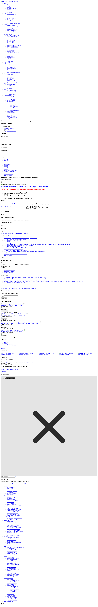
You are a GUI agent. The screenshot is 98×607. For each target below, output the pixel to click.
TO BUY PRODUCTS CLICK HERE (9, 369)
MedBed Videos (10, 58)
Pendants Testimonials (11, 30)
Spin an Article (13, 107)
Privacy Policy (10, 6)
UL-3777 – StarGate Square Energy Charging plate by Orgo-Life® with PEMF (19, 323)
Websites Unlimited (23, 483)
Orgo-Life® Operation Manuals (13, 35)
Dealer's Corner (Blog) (11, 67)
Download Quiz (13, 99)
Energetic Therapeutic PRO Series (14, 45)
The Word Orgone (10, 17)
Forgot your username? (9, 271)
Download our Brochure (12, 36)
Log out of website (10, 101)
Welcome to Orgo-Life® (11, 14)
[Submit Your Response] (15, 476)
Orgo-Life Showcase (9, 344)
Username (17, 262)
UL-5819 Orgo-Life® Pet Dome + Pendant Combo (13, 315)
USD (2, 136)
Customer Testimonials (11, 25)
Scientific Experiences (11, 68)
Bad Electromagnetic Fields (12, 33)
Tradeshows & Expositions (12, 75)
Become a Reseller (11, 96)
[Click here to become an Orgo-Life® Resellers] (15, 233)
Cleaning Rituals (10, 69)
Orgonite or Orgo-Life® (11, 18)
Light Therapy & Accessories (13, 52)
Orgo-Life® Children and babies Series (13, 240)
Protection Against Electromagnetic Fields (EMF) (15, 254)
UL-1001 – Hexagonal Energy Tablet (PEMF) (11, 331)
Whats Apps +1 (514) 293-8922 (25, 362)
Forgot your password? (9, 270)
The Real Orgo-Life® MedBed (13, 60)
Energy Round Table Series (12, 29)
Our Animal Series (10, 51)
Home (5, 3)
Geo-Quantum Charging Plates (13, 23)
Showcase (6, 37)
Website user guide (14, 104)
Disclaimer (9, 7)
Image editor (12, 105)
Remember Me (6, 266)
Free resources (10, 102)
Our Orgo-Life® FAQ (11, 84)
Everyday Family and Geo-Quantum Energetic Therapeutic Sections (20, 238)
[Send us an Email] (10, 354)
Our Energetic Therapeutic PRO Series (13, 249)
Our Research (10, 19)
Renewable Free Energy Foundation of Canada (13, 206)
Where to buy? (7, 62)
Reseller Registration (11, 116)
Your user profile (10, 113)
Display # (3, 200)
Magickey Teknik (9, 483)
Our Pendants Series (11, 40)
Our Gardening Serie (11, 50)
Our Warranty (9, 9)
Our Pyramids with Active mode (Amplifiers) (14, 252)
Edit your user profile (11, 115)
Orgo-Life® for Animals (9, 241)
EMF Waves (9, 88)
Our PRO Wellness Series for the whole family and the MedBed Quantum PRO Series (24, 251)
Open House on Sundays (12, 82)
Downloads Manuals (8, 34)
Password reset (10, 111)
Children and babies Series (12, 42)
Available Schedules (11, 57)
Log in (2, 267)
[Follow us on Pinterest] (49, 354)
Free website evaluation (15, 110)
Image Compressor (14, 106)
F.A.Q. (5, 83)
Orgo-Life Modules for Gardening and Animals (15, 239)
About (5, 13)
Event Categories (10, 74)
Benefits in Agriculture (11, 22)
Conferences (9, 79)
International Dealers (11, 94)
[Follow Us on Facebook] (29, 354)
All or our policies (10, 4)
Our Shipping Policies (11, 8)
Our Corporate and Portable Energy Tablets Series (16, 247)
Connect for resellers (11, 100)
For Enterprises (10, 66)
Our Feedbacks (10, 20)
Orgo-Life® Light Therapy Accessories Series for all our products (19, 243)
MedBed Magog (10, 61)
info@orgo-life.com (5, 371)
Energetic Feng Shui (11, 71)
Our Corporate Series (11, 44)
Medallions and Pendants (12, 87)
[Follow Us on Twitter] (68, 354)
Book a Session (10, 56)
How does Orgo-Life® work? (13, 28)
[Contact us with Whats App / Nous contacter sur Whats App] (8, 362)
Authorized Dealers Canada (12, 91)
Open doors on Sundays (12, 31)
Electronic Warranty (11, 10)
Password (17, 264)
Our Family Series (10, 41)
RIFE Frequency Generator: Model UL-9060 (11, 305)
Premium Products (7, 118)
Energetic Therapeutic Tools (12, 46)
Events (5, 73)
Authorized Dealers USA (12, 93)
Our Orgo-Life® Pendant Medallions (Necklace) (15, 250)
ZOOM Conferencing (11, 77)
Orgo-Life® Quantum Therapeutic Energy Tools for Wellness (18, 245)
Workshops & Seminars (11, 80)
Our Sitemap (9, 12)
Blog (5, 63)
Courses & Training (11, 78)
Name (13, 203)
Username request (10, 112)
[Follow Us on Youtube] (87, 354)
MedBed (5, 53)
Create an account (8, 272)
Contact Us (6, 343)
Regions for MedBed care (12, 55)
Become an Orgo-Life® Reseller (11, 346)
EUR (4, 136)
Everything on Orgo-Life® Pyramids (14, 64)
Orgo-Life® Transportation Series (14, 49)
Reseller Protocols (13, 98)
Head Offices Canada (11, 90)
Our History (9, 15)
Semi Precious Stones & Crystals (13, 72)
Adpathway (10, 235)
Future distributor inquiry (12, 117)
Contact (5, 89)
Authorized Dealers (8, 95)
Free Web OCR (13, 109)
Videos (5, 24)
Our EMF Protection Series (12, 47)
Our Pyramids (9, 39)
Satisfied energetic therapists (13, 26)
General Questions (11, 85)
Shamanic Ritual (8, 255)
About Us (6, 342)
